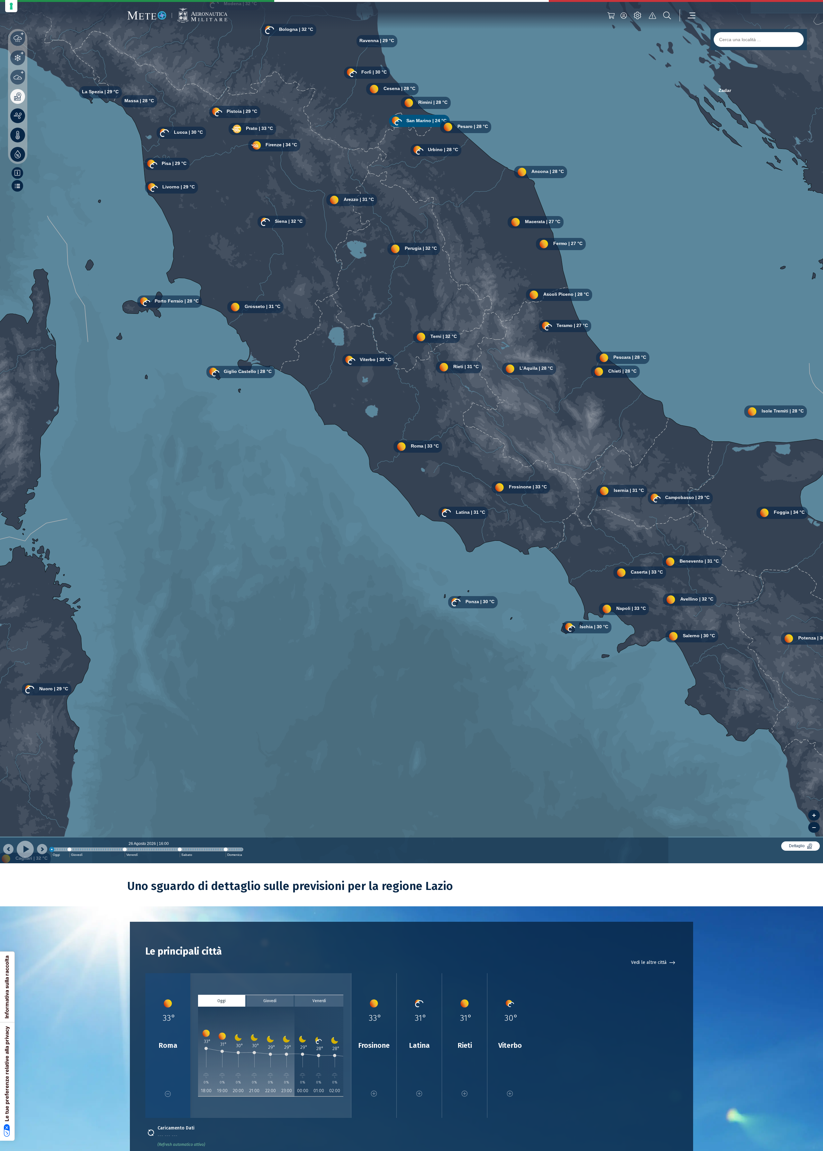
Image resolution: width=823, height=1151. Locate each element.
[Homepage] (147, 15)
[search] (667, 15)
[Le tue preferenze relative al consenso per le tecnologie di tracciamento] (11, 6)
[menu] (688, 15)
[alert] (652, 15)
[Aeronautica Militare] (202, 15)
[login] (624, 15)
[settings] (637, 15)
